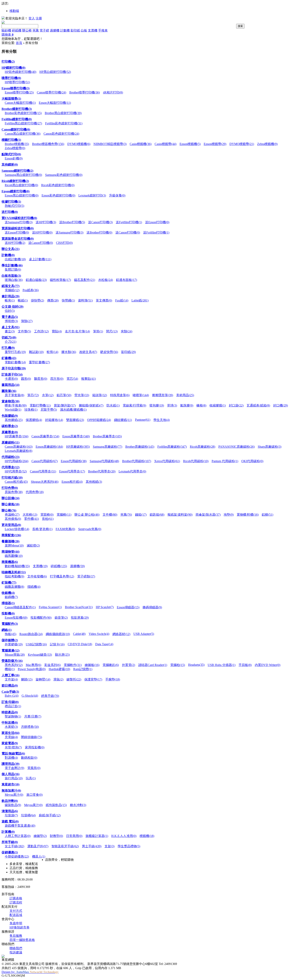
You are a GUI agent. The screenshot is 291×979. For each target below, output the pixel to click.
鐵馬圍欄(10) (14, 555)
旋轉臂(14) (43, 679)
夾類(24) (126, 331)
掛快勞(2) (37, 300)
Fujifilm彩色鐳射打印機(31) (63, 123)
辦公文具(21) (10, 249)
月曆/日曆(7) (32, 716)
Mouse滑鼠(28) (15, 654)
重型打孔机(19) (15, 352)
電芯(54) (72, 378)
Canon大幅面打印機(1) (20, 102)
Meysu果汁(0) (14, 794)
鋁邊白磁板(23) (36, 279)
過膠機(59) (77, 566)
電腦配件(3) (10, 623)
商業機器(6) (10, 562)
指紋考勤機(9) (14, 576)
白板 (84, 30)
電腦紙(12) (12, 290)
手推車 (103, 30)
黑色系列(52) (14, 665)
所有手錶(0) (10, 842)
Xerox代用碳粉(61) (167, 461)
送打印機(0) (10, 212)
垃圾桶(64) (28, 815)
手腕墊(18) (112, 679)
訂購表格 (16, 898)
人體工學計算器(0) (17, 836)
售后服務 (16, 935)
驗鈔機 (6, 30)
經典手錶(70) (50, 696)
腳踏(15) (26, 679)
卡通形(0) (11, 378)
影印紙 (75, 30)
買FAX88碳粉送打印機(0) (19, 218)
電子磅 (44, 30)
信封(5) (10, 310)
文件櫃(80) (110, 514)
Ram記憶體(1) (82, 669)
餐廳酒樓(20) (10, 541)
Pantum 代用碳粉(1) (225, 461)
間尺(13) (112, 331)
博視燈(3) (11, 321)
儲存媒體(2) (10, 640)
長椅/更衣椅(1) (42, 529)
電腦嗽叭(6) (111, 665)
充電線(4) (11, 737)
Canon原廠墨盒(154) (45, 436)
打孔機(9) (8, 347)
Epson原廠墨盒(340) (76, 436)
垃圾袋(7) (11, 815)
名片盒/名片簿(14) (77, 331)
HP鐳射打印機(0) (13, 67)
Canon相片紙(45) (16, 481)
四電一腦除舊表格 (22, 940)
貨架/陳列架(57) (65, 405)
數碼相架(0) (29, 757)
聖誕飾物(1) (13, 716)
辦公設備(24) (10, 498)
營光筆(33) (81, 395)
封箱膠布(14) (54, 420)
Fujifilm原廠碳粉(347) (172, 446)
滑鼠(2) (58, 679)
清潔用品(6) (10, 811)
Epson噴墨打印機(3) (15, 88)
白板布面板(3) (11, 275)
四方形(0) (56, 378)
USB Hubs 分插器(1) (221, 665)
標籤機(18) (147, 836)
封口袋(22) (236, 405)
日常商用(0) (74, 836)
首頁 (19, 43)
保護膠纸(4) (34, 420)
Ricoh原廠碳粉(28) (202, 446)
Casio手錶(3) (10, 691)
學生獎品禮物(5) (129, 846)
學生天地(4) (161, 420)
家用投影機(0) (34, 747)
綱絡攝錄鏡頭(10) (58, 634)
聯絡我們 (16, 948)
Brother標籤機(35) (17, 144)
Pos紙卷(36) (31, 290)
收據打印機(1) (11, 201)
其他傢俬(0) (13, 518)
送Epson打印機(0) (157, 222)
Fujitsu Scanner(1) (50, 607)
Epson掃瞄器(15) (128, 607)
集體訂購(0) (13, 269)
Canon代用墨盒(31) (43, 471)
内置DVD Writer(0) (267, 665)
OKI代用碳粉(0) (252, 461)
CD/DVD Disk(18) (80, 644)
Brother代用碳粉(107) (136, 461)
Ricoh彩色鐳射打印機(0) (57, 185)
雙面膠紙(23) (75, 420)
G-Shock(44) (30, 695)
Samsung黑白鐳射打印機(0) (23, 175)
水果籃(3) (11, 726)
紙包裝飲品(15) (56, 805)
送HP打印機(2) (15, 242)
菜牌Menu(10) (14, 545)
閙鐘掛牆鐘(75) (31, 737)
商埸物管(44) (10, 551)
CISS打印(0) (64, 242)
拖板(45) (10, 634)
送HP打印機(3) (46, 222)
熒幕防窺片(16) (12, 660)
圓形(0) (26, 378)
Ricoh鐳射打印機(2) (15, 181)
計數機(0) (8, 255)
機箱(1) (10, 669)
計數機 (65, 30)
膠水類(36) (68, 352)
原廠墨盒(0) (10, 432)
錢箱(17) (140, 514)
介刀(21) (10, 341)
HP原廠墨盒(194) (16, 436)
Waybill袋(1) (13, 409)
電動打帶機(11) (40, 405)
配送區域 (16, 915)
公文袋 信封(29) (12, 306)
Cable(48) (79, 633)
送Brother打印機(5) (72, 222)
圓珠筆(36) (9, 391)
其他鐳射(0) (10, 164)
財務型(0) (56, 836)
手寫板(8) (245, 665)
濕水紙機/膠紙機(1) (73, 409)
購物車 (7, 34)
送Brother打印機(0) (99, 232)
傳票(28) (53, 300)
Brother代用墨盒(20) (101, 471)
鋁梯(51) (267, 514)
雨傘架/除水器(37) (208, 514)
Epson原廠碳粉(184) (49, 446)
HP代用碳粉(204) (16, 461)
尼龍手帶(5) (49, 409)
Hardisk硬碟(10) (59, 669)
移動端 (14, 10)
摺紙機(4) (33, 586)
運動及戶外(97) (37, 846)
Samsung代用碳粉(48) (104, 461)
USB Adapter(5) (143, 633)
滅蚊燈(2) (33, 545)
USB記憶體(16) (36, 644)
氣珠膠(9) (186, 405)
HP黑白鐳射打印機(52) (55, 71)
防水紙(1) (113, 405)
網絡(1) (6, 630)
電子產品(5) (10, 317)
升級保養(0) (117, 195)
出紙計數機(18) (15, 259)
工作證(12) (41, 331)
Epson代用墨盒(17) (72, 471)
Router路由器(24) (31, 634)
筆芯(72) (33, 395)
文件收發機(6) (37, 576)
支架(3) (109, 846)
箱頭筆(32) (99, 395)
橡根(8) (201, 405)
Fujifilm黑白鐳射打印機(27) (23, 123)
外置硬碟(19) (14, 644)
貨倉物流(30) (10, 401)
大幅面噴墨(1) (11, 98)
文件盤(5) (24, 331)
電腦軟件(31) (73, 665)
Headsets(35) (196, 664)
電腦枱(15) (177, 665)
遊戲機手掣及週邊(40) (20, 825)
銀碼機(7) (11, 597)
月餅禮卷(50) (30, 726)
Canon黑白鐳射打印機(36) (22, 133)
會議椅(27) (12, 514)
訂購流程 (16, 902)
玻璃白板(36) (14, 279)
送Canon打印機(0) (127, 232)
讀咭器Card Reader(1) (152, 665)
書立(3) (10, 331)
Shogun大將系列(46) (44, 481)
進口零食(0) (34, 794)
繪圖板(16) (92, 665)
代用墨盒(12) (10, 467)
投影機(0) (8, 613)
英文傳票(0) (104, 300)
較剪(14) (52, 352)
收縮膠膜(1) (217, 405)
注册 (39, 18)
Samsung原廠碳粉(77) (107, 446)
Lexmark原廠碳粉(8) (18, 450)
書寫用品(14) (10, 384)
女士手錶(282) (14, 846)
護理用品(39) (10, 763)
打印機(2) (8, 61)
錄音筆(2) (61, 617)
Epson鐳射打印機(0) (15, 191)
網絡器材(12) (121, 634)
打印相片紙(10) (12, 477)
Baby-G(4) (11, 695)
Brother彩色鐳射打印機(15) (23, 113)
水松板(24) (105, 279)
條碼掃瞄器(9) (152, 607)
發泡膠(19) (156, 405)
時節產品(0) (10, 712)
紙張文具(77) (10, 286)
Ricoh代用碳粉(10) (195, 461)
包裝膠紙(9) (10, 415)
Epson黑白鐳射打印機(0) (21, 195)
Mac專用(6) (33, 665)
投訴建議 (16, 952)
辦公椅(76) (9, 510)
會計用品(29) (10, 296)
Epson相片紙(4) (72, 481)
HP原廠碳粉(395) (78, 446)
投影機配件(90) (40, 617)
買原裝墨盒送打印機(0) (18, 238)
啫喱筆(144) (141, 395)
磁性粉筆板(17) (60, 279)
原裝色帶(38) (14, 492)
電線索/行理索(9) (134, 405)
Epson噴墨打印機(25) (19, 92)
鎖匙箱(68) (157, 514)
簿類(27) (26, 321)
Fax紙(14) (121, 300)
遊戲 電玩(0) (10, 821)
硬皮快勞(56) (109, 352)
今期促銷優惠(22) (17, 856)
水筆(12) (47, 395)
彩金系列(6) (52, 665)
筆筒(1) (98, 331)
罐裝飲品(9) (13, 805)
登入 (32, 18)
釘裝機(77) (9, 582)
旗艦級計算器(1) (97, 836)
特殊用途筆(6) (119, 395)
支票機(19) (40, 566)
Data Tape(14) (104, 644)
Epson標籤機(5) (190, 144)
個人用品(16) (10, 774)
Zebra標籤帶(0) (15, 148)
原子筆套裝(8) (14, 395)
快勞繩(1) (68, 300)
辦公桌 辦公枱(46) (86, 514)
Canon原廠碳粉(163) (18, 446)
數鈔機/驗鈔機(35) (17, 566)
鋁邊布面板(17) (126, 279)
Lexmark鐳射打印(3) (92, 195)
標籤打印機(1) (11, 139)
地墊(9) (229, 514)
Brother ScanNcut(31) (79, 607)
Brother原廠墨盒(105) (107, 436)
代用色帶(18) (35, 492)
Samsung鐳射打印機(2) (17, 170)
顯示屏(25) (62, 654)
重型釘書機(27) (39, 362)
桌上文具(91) (10, 327)
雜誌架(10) (36, 352)
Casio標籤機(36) (140, 144)
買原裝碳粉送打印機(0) (18, 228)
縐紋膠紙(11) (123, 420)
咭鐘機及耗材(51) (14, 572)
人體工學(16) (10, 675)
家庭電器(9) (10, 743)
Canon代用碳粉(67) (44, 461)
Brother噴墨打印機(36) (84, 92)
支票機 (92, 30)
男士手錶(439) (91, 846)
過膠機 (54, 30)
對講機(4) (11, 757)
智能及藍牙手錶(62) (65, 846)
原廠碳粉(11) (10, 442)
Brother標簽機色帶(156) (48, 144)
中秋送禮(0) (10, 722)
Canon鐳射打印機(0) (16, 129)
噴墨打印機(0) (11, 78)
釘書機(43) (9, 358)
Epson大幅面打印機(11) (55, 102)
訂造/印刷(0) (10, 702)
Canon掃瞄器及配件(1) (20, 607)
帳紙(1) (23, 300)
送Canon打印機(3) (100, 222)
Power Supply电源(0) (32, 669)
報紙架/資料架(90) (179, 514)
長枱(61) (47, 518)
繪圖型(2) (40, 836)
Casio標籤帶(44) (165, 144)
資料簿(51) (85, 300)
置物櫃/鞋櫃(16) (248, 514)
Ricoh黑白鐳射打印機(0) (21, 185)
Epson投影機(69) (16, 617)
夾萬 (35, 30)
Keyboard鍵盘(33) (40, 654)
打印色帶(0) (10, 488)
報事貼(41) (88, 378)
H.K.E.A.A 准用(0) (123, 836)
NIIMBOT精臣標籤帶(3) (109, 144)
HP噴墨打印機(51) (17, 82)
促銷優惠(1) (10, 852)
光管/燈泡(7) (13, 747)
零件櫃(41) (31, 518)
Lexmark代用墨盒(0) (132, 471)
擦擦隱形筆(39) (162, 395)
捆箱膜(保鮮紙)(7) (91, 405)
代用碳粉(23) (10, 457)
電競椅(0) (46, 514)
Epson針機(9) (14, 158)
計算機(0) (8, 831)
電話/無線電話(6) (13, 753)
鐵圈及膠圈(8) (14, 586)
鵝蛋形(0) (40, 378)
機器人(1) (38, 856)
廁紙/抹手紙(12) (50, 815)
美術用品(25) (185, 395)
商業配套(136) (11, 535)
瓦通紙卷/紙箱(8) (258, 405)
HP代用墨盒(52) (16, 471)
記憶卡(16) (57, 644)
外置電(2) (128, 665)
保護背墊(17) (93, 679)
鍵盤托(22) (74, 679)
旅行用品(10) (14, 778)
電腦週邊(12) (10, 650)
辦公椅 (27, 30)
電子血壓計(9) (14, 768)
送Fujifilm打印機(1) (129, 222)
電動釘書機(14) (15, 362)
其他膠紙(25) (14, 420)
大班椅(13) (30, 514)
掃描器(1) (8, 603)
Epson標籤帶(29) (215, 144)
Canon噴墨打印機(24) (51, 92)
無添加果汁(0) (11, 790)
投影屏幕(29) (80, 617)
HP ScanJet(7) (105, 607)
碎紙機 (16, 30)
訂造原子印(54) (12, 374)
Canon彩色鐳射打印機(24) (61, 133)
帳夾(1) (10, 300)
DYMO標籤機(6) (78, 144)
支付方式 (16, 910)
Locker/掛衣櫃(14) (17, 529)
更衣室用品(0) (11, 525)
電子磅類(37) (86, 576)
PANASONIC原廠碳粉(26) (236, 446)
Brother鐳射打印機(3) (17, 109)
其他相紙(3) (94, 481)
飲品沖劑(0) (10, 800)
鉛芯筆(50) (64, 395)
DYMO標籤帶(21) (241, 144)
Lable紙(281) (139, 300)
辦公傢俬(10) (10, 504)
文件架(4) (11, 679)
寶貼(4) (57, 331)
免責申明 (16, 923)
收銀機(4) (8, 592)
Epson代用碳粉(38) (74, 461)
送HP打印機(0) (42, 232)
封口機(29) (280, 405)
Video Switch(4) (99, 633)
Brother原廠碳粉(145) (139, 446)
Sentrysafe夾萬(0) (89, 529)
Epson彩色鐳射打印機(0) (58, 195)
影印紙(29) (128, 352)
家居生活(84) (10, 733)
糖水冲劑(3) (78, 805)
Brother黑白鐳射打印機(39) (63, 113)
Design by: (30, 972)
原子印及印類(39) (14, 368)
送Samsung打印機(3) (18, 222)
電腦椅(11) (64, 514)
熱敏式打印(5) (14, 205)
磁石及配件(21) (84, 279)
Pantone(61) (142, 419)
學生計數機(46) (12, 265)
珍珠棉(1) (30, 409)
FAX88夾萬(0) (65, 529)
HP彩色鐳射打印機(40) (20, 71)
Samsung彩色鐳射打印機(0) (63, 175)
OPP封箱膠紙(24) (99, 420)
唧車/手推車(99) (16, 405)
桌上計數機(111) (40, 259)
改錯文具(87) (88, 352)
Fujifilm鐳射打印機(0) (17, 119)
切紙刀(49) (9, 337)
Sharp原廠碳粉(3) (269, 446)
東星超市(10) (10, 784)
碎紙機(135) (59, 566)
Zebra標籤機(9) (267, 144)
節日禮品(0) (10, 685)
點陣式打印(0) (11, 154)
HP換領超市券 (19, 927)
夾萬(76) (126, 514)
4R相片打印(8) (113, 92)
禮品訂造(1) (13, 706)
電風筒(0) (33, 768)
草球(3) (172, 405)
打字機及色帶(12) (62, 576)
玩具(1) (31, 778)
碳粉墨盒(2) (10, 426)
